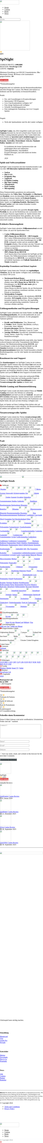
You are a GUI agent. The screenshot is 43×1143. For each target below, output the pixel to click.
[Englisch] (9, 654)
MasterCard (19, 622)
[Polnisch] (3, 658)
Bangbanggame (5, 505)
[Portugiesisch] (9, 658)
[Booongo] (30, 513)
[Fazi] (34, 523)
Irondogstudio (5, 549)
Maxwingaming (5, 559)
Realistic (3, 583)
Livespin (13, 555)
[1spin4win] (9, 489)
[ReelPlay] (32, 583)
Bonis (6, 11)
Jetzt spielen (4, 80)
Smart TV (15, 668)
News (6, 13)
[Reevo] (37, 583)
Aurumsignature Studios (8, 501)
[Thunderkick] (32, 598)
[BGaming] (22, 509)
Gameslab (3, 535)
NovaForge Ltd (5, 672)
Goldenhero (32, 537)
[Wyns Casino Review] (5, 825)
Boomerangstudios (13, 513)
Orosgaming (33, 567)
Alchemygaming (19, 493)
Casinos (7, 9)
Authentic (20, 501)
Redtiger (16, 583)
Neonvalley (13, 563)
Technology (25, 598)
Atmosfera (27, 497)
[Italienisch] (34, 654)
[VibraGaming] (3, 606)
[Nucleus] (13, 567)
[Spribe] (20, 595)
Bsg (34, 513)
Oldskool (19, 567)
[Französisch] (22, 654)
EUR (26, 662)
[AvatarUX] (27, 501)
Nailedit (37, 559)
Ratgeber (3, 1080)
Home (6, 8)
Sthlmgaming (28, 595)
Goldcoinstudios (22, 537)
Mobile (8, 668)
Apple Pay (3, 1040)
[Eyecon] (16, 523)
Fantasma (27, 523)
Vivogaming (10, 606)
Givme (13, 537)
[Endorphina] (33, 519)
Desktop (3, 668)
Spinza (14, 595)
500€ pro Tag (4, 626)
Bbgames (24, 505)
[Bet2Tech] (36, 505)
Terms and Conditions (12, 1107)
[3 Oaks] (21, 489)
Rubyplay (3, 587)
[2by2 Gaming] (15, 489)
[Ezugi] (21, 523)
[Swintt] (12, 598)
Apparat (13, 497)
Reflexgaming (5, 585)
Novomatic (4, 1057)
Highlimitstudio (33, 543)
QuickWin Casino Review (9, 843)
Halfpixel (3, 543)
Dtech (2, 519)
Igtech (21, 545)
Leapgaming (16, 553)
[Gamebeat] (18, 531)
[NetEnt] (20, 563)
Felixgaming (4, 527)
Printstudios (4, 579)
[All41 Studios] (31, 493)
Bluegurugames (36, 509)
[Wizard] (30, 606)
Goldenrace (4, 541)
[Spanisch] (15, 658)
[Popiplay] (14, 575)
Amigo (8, 497)
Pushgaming (18, 579)
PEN (1, 664)
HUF (30, 662)
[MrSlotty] (31, 559)
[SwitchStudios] (18, 598)
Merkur (14, 559)
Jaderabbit (19, 549)
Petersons (22, 571)
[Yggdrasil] (35, 606)
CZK (22, 662)
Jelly (25, 549)
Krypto (8, 616)
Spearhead (36, 591)
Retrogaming (19, 585)
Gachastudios (4, 531)
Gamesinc (38, 531)
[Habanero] (30, 541)
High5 (18, 543)
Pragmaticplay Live (29, 575)
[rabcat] (31, 579)
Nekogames (4, 563)
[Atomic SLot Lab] (33, 497)
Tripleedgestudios (15, 602)
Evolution (3, 523)
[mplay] (26, 559)
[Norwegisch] (39, 654)
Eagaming (8, 519)
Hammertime (11, 543)
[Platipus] (34, 571)
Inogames (37, 545)
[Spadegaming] (29, 591)
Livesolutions (4, 555)
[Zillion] (2, 610)
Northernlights (5, 567)
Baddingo (33, 501)
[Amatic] (3, 497)
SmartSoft (14, 591)
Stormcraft (36, 595)
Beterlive (3, 509)
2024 (2, 676)
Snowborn (22, 591)
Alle (1, 1074)
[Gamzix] (31, 535)
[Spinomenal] (3, 595)
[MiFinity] (20, 616)
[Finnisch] (16, 654)
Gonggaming (21, 541)
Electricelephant (20, 519)
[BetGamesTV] (9, 509)
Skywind (28, 587)
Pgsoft (28, 571)
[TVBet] (39, 602)
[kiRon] (9, 553)
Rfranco (34, 585)
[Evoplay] (10, 523)
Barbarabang (15, 505)
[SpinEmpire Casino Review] (5, 794)
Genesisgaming (5, 537)
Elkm (28, 519)
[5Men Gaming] (32, 489)
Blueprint (3, 513)
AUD (2, 662)
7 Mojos (38, 489)
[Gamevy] (10, 535)
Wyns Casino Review (7, 827)
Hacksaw (36, 541)
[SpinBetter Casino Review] (5, 810)
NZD (39, 662)
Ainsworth (9, 493)
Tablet (21, 668)
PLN (5, 664)
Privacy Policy (9, 1109)
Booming (23, 513)
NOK (34, 662)
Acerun (2, 493)
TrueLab (25, 602)
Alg (26, 493)
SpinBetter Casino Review (9, 812)
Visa (31, 622)
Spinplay (9, 595)
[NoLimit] (31, 563)
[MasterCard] (14, 616)
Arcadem (20, 497)
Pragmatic (3, 1061)
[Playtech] (8, 575)
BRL (6, 662)
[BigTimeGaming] (28, 509)
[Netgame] (26, 563)
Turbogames (32, 602)
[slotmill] (8, 591)
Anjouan (3, 648)
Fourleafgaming (25, 527)
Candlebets (30, 515)
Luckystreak (25, 555)
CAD (10, 662)
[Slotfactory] (3, 591)
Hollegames (4, 545)
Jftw (28, 549)
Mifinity (26, 622)
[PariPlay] (8, 571)
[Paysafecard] (25, 616)
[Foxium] (34, 527)
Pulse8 (11, 579)
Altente (36, 493)
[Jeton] (3, 616)
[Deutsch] (3, 654)
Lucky (18, 555)
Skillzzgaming (20, 587)
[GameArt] (13, 531)
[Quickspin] (25, 579)
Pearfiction (15, 571)
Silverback (11, 587)
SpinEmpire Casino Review (9, 796)
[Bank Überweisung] (3, 622)
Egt (13, 519)
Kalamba (3, 553)
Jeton (7, 622)
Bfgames (15, 509)
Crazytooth (38, 515)
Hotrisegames (13, 545)
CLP (18, 662)
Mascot (39, 555)
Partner (2, 1078)
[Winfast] (18, 606)
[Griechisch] (28, 654)
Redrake (9, 583)
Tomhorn (38, 598)
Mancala (33, 555)
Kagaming (34, 549)
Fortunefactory (14, 527)
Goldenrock (12, 541)
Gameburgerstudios (28, 531)
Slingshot (35, 587)
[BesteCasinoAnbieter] (9, 4)
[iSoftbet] (13, 549)
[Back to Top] (1, 1142)
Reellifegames (24, 583)
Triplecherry (4, 602)
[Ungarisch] (26, 658)
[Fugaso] (39, 527)
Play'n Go (3, 1059)
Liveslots (39, 553)
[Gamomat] (26, 535)
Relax (12, 585)
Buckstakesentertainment (8, 515)
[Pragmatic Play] (20, 575)
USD (9, 664)
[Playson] (3, 575)
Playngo (40, 571)
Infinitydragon (28, 545)
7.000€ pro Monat (16, 626)
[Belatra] (30, 505)
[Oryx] (3, 571)
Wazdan (3, 489)
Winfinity (24, 606)
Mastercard (4, 1036)
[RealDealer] (36, 579)
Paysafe (2, 1042)
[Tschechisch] (20, 658)
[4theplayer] (26, 489)
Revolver (27, 585)
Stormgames (4, 598)
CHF (14, 662)
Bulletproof (22, 515)
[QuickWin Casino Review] (5, 841)
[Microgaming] (20, 559)
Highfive (24, 543)
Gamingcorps (17, 535)
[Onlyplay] (26, 567)
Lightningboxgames (29, 553)
